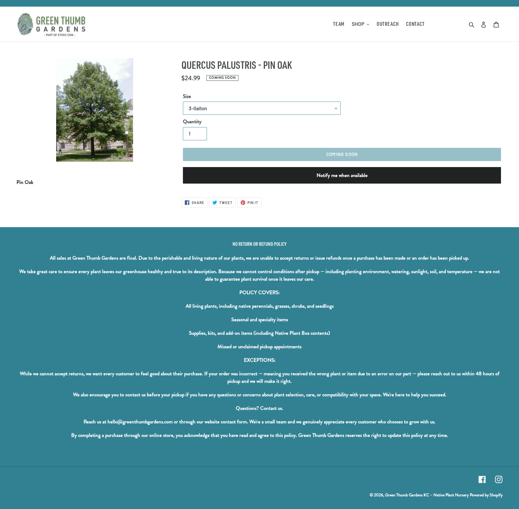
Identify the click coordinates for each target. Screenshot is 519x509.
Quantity (192, 121)
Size (187, 96)
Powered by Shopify (486, 495)
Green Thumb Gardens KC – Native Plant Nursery (427, 495)
